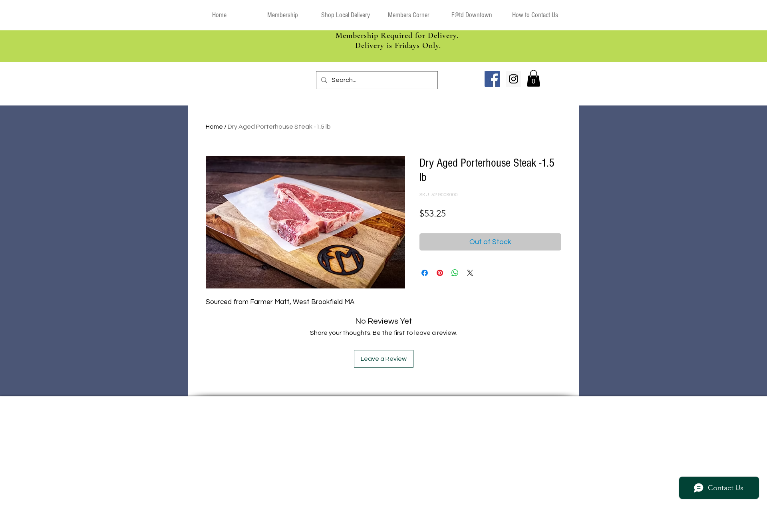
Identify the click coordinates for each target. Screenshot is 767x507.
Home (214, 126)
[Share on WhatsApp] (455, 273)
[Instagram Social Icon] (513, 79)
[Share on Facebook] (424, 273)
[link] (533, 78)
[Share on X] (470, 273)
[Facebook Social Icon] (492, 79)
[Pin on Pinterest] (440, 273)
